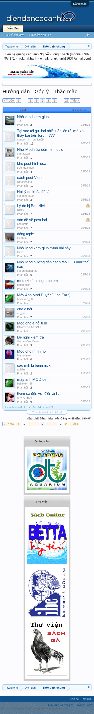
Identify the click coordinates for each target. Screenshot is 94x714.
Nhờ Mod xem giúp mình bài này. (44, 248)
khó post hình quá (31, 164)
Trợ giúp (86, 698)
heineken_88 (25, 299)
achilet (21, 369)
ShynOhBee (24, 397)
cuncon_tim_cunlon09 (30, 139)
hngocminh (23, 284)
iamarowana (24, 181)
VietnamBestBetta (28, 341)
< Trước (9, 100)
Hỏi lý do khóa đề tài (33, 192)
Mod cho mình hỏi (31, 351)
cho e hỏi (24, 309)
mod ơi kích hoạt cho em (37, 281)
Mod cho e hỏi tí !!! (32, 323)
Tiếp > (75, 100)
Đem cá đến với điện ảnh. (38, 394)
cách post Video (30, 178)
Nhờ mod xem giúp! (33, 117)
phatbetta (22, 223)
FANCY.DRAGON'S (29, 327)
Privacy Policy (84, 704)
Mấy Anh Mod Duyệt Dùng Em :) (43, 295)
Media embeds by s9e (54, 708)
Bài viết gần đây (14, 34)
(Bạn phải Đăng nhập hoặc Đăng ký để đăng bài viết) (59, 418)
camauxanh (24, 153)
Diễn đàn (13, 28)
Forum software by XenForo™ (20, 708)
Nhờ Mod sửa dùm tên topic (40, 150)
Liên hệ (74, 698)
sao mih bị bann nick (34, 365)
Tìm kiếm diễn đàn (40, 34)
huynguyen (24, 355)
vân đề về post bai (32, 220)
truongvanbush (26, 167)
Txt (19, 120)
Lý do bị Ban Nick (31, 206)
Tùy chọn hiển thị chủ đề (47, 412)
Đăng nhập (79, 3)
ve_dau (21, 313)
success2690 (25, 195)
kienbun (22, 238)
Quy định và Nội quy (60, 704)
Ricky (20, 209)
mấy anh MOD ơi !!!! (34, 379)
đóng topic (25, 234)
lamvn (20, 252)
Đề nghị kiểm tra (30, 337)
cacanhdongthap (27, 270)
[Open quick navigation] (88, 46)
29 (66, 100)
